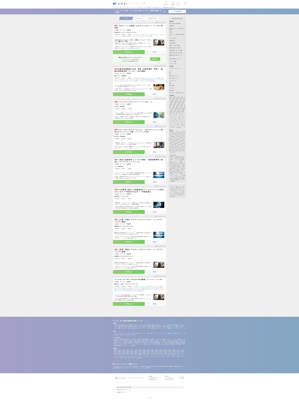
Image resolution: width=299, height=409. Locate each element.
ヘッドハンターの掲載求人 (130, 345)
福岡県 (175, 110)
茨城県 (181, 98)
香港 (176, 353)
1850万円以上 (181, 147)
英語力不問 (173, 165)
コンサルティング (172, 80)
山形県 (173, 98)
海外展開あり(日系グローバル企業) (128, 339)
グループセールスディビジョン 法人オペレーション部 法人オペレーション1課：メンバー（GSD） (139, 131)
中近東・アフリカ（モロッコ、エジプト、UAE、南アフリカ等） (177, 126)
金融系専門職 (171, 40)
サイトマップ (181, 376)
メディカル (180, 333)
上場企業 (136, 34)
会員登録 (172, 4)
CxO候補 (144, 79)
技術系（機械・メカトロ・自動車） (176, 50)
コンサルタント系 (172, 38)
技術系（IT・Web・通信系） (174, 45)
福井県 (171, 102)
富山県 (180, 101)
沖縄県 (165, 353)
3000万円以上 (182, 150)
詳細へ (155, 52)
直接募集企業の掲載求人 (175, 179)
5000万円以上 (173, 152)
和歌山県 (165, 351)
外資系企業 (171, 156)
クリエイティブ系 (172, 63)
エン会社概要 (181, 378)
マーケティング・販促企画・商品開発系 (169, 325)
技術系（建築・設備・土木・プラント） (137, 328)
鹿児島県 (182, 111)
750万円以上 (182, 134)
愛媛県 (184, 108)
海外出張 (181, 162)
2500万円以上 (175, 150)
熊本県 (170, 111)
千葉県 (160, 350)
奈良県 (181, 105)
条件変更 (178, 11)
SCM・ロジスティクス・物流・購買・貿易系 (144, 325)
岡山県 (181, 107)
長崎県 (182, 110)
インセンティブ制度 (140, 289)
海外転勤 (181, 172)
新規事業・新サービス (173, 162)
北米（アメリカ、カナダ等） (164, 354)
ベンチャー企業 (149, 34)
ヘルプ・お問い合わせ (169, 378)
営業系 (170, 32)
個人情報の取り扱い (153, 379)
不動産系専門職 (128, 326)
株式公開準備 (181, 158)
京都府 (148, 351)
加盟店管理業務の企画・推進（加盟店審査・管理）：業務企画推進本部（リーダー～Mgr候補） (138, 70)
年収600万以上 (150, 79)
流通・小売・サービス (173, 75)
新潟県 (176, 101)
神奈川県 (172, 101)
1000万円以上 (181, 137)
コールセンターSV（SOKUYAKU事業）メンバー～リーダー (138, 279)
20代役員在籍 (176, 169)
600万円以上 (179, 133)
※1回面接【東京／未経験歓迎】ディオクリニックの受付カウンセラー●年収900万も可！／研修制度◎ (139, 191)
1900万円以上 (172, 149)
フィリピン (171, 115)
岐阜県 (182, 102)
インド (176, 115)
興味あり (130, 52)
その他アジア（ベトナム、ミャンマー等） (147, 354)
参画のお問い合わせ (169, 379)
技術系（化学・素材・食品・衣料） (176, 52)
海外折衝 (131, 341)
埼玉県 (156, 350)
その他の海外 (178, 127)
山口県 (172, 108)
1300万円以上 (173, 142)
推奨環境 (167, 376)
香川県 (180, 108)
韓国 (172, 353)
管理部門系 (171, 25)
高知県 (171, 110)
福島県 (177, 98)
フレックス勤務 (133, 81)
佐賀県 (179, 110)
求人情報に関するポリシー (154, 378)
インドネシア (181, 114)
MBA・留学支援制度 (174, 178)
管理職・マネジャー (150, 78)
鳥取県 (173, 107)
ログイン (178, 4)
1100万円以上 (178, 139)
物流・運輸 (171, 90)
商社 (170, 73)
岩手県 (178, 97)
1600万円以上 (180, 144)
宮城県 (182, 97)
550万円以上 (173, 133)
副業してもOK (132, 290)
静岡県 (170, 104)
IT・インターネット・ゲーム (174, 68)
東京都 (164, 350)
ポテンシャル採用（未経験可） (124, 36)
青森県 (174, 97)
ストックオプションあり (139, 36)
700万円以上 (176, 134)
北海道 (170, 97)
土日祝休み (121, 79)
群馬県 (152, 350)
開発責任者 (176, 172)
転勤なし (156, 34)
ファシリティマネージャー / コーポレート (133, 102)
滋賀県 (182, 104)
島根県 (177, 107)
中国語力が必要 (144, 341)
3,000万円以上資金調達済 (176, 166)
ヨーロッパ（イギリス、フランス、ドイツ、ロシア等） (163, 356)
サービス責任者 (121, 289)
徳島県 (176, 108)
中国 (169, 353)
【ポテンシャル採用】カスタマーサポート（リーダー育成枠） (138, 27)
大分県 (174, 111)
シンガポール (174, 114)
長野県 (179, 102)
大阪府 (173, 105)
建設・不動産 (171, 85)
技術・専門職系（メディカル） (175, 58)
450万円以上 (177, 131)
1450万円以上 (176, 143)
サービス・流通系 (172, 61)
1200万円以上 (175, 140)
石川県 (183, 101)
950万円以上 (174, 137)
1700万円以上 (177, 146)
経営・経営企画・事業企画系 (174, 23)
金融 (170, 83)
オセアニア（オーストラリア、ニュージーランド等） (177, 122)
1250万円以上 (182, 140)
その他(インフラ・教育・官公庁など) (176, 92)
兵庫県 (177, 105)
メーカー (171, 70)
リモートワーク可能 (143, 81)
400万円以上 (171, 131)
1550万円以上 (174, 144)
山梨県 (175, 102)
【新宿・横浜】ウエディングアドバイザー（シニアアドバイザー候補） (138, 250)
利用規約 (151, 376)
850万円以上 (178, 136)
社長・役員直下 (155, 287)
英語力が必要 (175, 163)
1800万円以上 (175, 147)
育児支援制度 (149, 36)
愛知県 (174, 104)
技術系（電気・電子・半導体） (175, 47)
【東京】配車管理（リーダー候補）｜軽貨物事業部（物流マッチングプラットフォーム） (138, 161)
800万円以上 (172, 136)
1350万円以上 (179, 142)
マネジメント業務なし (178, 339)
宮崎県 (178, 111)
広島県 (182, 351)
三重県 (178, 104)
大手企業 (142, 34)
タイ (170, 114)
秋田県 (131, 350)
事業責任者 (179, 171)
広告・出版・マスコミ (173, 78)
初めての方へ (166, 4)
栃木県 (148, 350)
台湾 (179, 353)
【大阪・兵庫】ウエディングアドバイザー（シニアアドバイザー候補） (138, 221)
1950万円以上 (178, 149)
